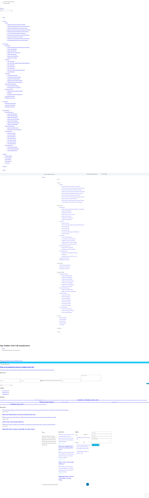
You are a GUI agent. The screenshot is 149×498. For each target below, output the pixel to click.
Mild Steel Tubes (31, 402)
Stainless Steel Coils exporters (25, 369)
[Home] (43, 177)
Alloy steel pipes (38, 400)
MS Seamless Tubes (36, 402)
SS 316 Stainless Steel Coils (141, 402)
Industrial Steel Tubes (18, 402)
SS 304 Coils (131, 402)
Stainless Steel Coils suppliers (48, 369)
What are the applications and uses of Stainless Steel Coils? (17, 367)
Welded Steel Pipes (43, 404)
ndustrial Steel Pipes (57, 402)
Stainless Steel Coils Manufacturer (28, 404)
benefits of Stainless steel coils (7, 369)
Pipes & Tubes (5, 390)
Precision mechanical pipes (72, 402)
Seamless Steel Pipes (120, 402)
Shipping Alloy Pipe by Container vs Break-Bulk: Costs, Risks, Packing (18, 429)
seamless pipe (115, 402)
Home (3, 348)
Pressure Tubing (78, 402)
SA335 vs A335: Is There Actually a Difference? (13, 421)
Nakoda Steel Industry (47, 402)
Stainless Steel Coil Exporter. (6, 404)
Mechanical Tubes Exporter (25, 402)
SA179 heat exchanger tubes (91, 402)
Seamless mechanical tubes (107, 402)
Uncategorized (5, 394)
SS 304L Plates (135, 402)
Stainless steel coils (16, 369)
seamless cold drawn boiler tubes (99, 402)
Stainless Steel (4, 392)
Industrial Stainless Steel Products (10, 402)
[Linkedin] (87, 484)
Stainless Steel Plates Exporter (37, 404)
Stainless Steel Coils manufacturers (37, 369)
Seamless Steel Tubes (126, 402)
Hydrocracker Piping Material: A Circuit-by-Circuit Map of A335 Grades (19, 414)
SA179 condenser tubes (84, 402)
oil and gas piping (64, 402)
